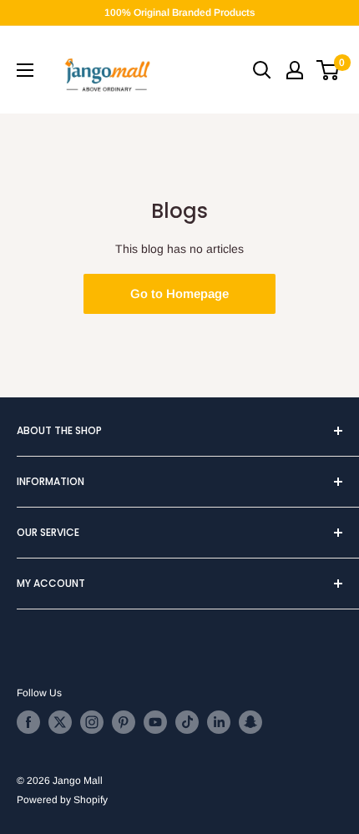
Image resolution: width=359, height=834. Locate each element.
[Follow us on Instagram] (92, 722)
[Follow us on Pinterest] (123, 722)
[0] (328, 70)
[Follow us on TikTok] (187, 722)
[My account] (294, 70)
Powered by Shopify (62, 800)
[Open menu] (25, 70)
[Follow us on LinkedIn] (218, 722)
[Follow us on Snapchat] (250, 722)
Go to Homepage (179, 293)
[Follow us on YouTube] (155, 722)
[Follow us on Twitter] (60, 722)
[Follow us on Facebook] (28, 722)
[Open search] (262, 70)
